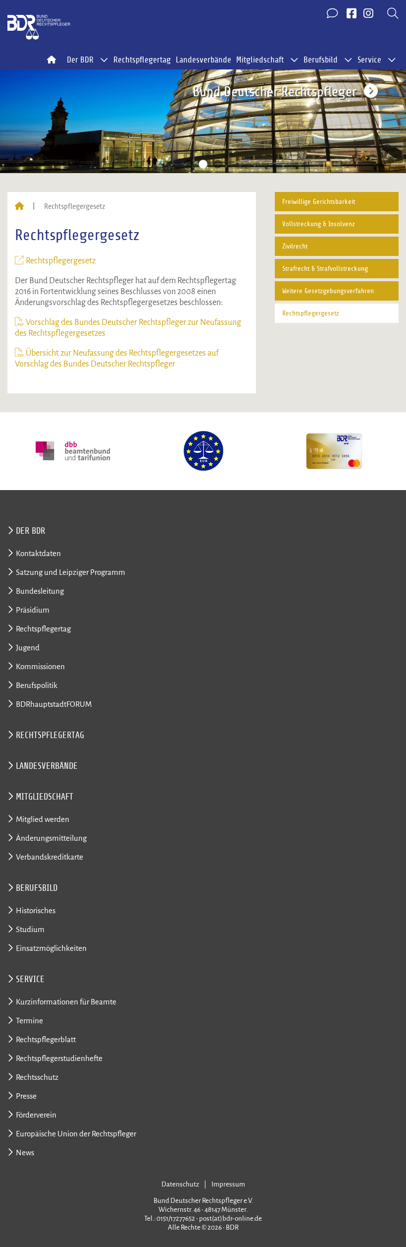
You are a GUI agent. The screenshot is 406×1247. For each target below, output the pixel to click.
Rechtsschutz (37, 1077)
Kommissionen (40, 666)
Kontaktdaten (38, 553)
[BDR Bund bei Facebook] (351, 13)
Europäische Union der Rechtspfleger (76, 1133)
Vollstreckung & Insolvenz (318, 224)
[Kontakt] (333, 13)
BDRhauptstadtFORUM (54, 704)
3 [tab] (217, 164)
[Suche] (393, 13)
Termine (29, 1020)
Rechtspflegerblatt (46, 1039)
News (25, 1152)
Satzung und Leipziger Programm (70, 572)
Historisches (35, 910)
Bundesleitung (40, 591)
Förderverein (36, 1115)
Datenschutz (180, 1184)
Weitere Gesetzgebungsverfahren (328, 291)
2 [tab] (203, 164)
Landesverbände (203, 60)
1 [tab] (188, 164)
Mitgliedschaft (44, 797)
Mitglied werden (42, 819)
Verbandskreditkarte (49, 857)
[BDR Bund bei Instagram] (368, 13)
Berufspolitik (36, 685)
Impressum (228, 1184)
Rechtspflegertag (142, 60)
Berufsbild (36, 888)
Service (30, 979)
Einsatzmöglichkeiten (51, 948)
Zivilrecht (294, 246)
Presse (26, 1096)
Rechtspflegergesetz (61, 260)
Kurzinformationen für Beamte (66, 1002)
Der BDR (30, 531)
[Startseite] (19, 206)
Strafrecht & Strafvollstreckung (325, 268)
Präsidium (33, 610)
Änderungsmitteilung (51, 838)
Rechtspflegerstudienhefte (59, 1058)
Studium (30, 929)
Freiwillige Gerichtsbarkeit (318, 201)
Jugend (28, 647)
